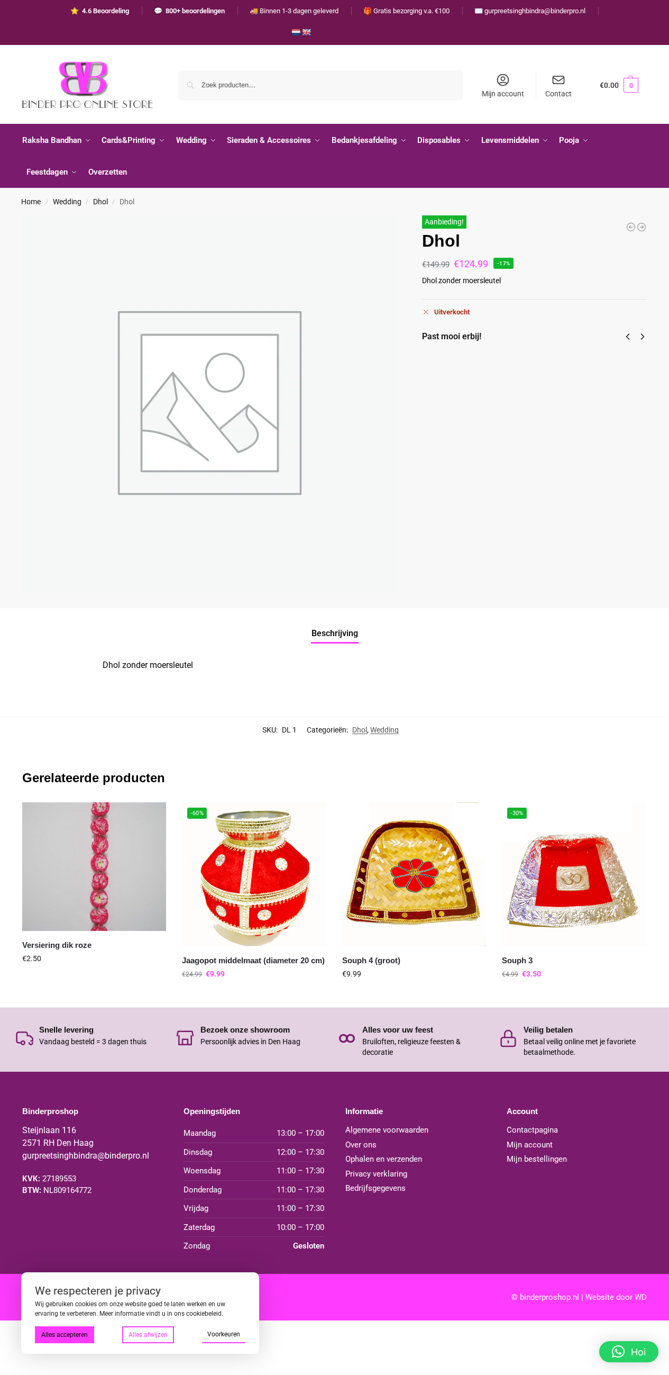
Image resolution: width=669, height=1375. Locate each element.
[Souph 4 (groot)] (414, 874)
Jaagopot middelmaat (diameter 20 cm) (253, 960)
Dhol (100, 201)
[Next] (642, 336)
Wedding (67, 201)
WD (641, 1297)
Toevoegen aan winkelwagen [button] (94, 981)
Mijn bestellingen (537, 1159)
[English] (306, 32)
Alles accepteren (64, 1334)
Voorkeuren (223, 1334)
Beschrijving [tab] (334, 633)
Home (31, 201)
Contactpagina (532, 1130)
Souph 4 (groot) (371, 960)
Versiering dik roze (56, 944)
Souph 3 (517, 960)
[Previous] (628, 336)
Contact (558, 93)
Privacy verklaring (376, 1174)
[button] (619, 84)
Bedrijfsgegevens (375, 1188)
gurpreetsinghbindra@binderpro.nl (85, 1156)
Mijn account (503, 93)
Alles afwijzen (148, 1334)
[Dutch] (295, 32)
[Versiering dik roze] (631, 227)
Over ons (361, 1145)
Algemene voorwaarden (386, 1130)
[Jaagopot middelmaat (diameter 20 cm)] (641, 227)
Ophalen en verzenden (383, 1159)
